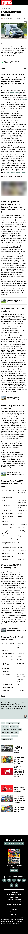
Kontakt (14, 914)
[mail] (16, 885)
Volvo (8, 723)
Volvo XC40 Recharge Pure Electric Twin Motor (14, 100)
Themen (14, 909)
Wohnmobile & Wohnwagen (10, 733)
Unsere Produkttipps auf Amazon (16, 173)
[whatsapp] (11, 885)
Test (9, 8)
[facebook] (14, 880)
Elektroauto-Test (7, 739)
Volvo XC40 (15, 723)
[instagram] (9, 880)
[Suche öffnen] (22, 2)
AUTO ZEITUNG (4, 8)
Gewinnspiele (14, 912)
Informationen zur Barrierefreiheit (14, 902)
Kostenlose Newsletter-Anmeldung (14, 843)
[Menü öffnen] (26, 3)
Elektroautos (5, 736)
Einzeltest (14, 736)
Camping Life (14, 726)
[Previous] (3, 31)
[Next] (25, 31)
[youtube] (24, 880)
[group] (14, 40)
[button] (14, 68)
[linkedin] (19, 880)
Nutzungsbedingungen (14, 895)
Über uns (14, 907)
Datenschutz (14, 897)
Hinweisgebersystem (14, 904)
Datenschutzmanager (14, 899)
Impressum (14, 892)
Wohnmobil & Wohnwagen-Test (11, 729)
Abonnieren (14, 870)
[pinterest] (4, 880)
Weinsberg (5, 726)
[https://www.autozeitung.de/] (6, 2)
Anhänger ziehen (15, 92)
